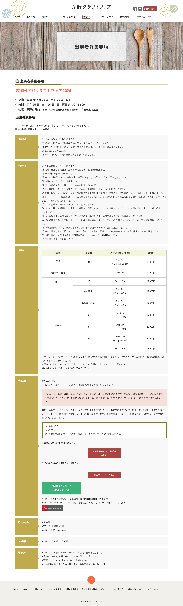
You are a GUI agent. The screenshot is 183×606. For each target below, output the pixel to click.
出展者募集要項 (71, 589)
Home (17, 16)
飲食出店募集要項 (89, 589)
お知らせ (31, 16)
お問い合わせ (150, 9)
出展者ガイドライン (146, 16)
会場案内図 (125, 16)
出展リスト (47, 16)
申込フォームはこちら (104, 475)
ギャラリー (105, 589)
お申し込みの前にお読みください (104, 453)
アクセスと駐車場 (67, 16)
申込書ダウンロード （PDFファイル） (61, 488)
